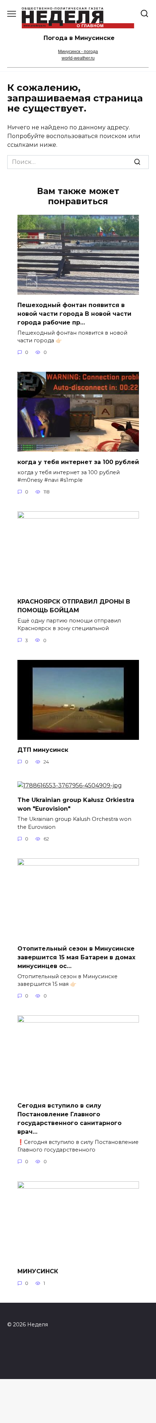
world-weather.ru (78, 58)
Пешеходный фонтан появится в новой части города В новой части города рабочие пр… (74, 313)
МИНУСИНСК (37, 1271)
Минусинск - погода (78, 51)
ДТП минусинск (42, 749)
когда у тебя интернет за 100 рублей (78, 461)
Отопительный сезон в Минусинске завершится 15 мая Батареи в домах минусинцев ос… (76, 957)
